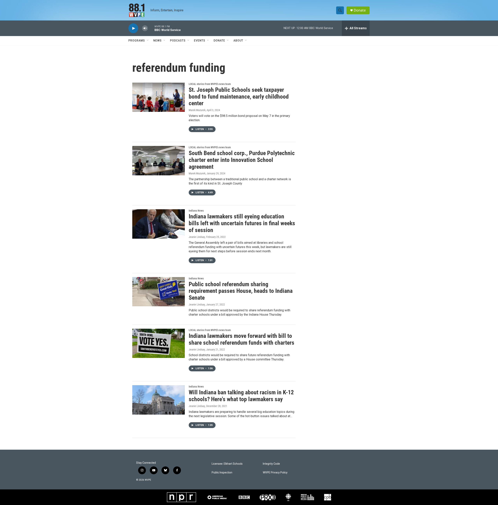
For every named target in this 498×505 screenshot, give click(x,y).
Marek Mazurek (197, 110)
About (238, 40)
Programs (136, 40)
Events (199, 40)
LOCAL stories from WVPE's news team (210, 84)
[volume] (145, 28)
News (157, 40)
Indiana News (196, 210)
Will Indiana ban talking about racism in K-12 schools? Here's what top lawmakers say (241, 396)
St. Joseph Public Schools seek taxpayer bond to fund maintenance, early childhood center (239, 96)
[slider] (151, 28)
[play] (133, 28)
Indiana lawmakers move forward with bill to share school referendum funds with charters (241, 339)
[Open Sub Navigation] (147, 40)
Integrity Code (271, 463)
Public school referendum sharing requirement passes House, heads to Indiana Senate (241, 291)
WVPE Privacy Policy (275, 472)
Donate (360, 10)
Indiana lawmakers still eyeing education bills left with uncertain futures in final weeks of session (242, 223)
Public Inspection (222, 472)
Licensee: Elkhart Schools (227, 463)
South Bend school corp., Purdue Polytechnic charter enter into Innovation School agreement (242, 160)
